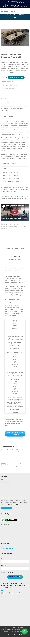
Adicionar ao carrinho (16, 77)
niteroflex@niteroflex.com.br (20, 6)
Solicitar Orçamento (7, 81)
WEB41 (20, 635)
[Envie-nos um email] (8, 547)
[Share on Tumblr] (14, 89)
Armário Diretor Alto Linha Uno (7, 465)
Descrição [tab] (4, 98)
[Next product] (13, 17)
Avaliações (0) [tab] (5, 102)
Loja (7, 14)
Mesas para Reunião (19, 14)
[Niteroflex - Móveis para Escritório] (9, 11)
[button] (28, 11)
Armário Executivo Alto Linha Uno (21, 465)
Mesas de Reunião (15, 84)
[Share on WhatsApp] (2, 89)
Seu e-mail (4, 565)
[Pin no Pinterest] (11, 89)
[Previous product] (16, 17)
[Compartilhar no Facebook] (5, 89)
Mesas (11, 14)
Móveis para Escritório (11, 85)
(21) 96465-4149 (20, 5)
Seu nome (4, 558)
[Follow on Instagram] (5, 547)
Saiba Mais (6, 508)
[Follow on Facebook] (2, 547)
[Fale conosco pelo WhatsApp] (24, 631)
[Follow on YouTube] (11, 547)
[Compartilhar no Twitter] (8, 89)
